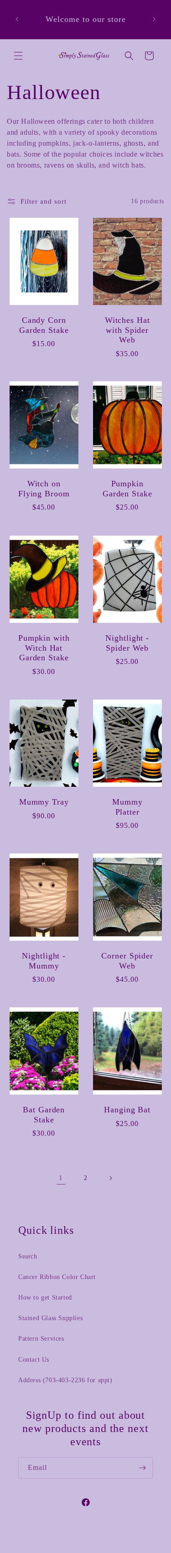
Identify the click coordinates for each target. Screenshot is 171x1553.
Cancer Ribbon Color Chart (57, 1277)
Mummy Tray (44, 801)
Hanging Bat (127, 1109)
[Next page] (110, 1178)
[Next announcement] (154, 19)
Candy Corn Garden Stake (44, 325)
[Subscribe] (142, 1468)
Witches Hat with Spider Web (127, 330)
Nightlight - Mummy (44, 960)
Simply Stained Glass (71, 1546)
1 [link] (61, 1177)
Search (27, 1256)
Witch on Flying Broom (44, 489)
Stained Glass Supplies (50, 1318)
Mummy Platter (127, 806)
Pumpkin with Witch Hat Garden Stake (44, 647)
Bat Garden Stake (44, 1114)
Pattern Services (41, 1338)
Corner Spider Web (127, 960)
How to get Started (45, 1297)
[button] (18, 56)
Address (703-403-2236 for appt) (65, 1380)
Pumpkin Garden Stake (127, 489)
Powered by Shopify (122, 1546)
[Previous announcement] (17, 19)
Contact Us (33, 1359)
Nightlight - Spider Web (127, 643)
